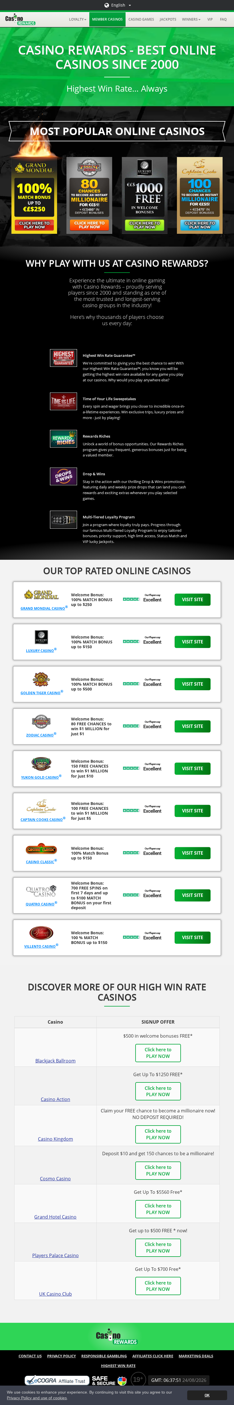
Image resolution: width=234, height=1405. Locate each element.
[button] (77, 19)
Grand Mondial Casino (43, 608)
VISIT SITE (192, 599)
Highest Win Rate (118, 1365)
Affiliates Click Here (152, 1355)
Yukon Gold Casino (40, 777)
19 (136, 1379)
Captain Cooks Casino (42, 819)
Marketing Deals (196, 1355)
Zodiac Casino (40, 735)
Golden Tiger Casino (40, 693)
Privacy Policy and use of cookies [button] (37, 1398)
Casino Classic (40, 861)
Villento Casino (40, 946)
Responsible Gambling (104, 1355)
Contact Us (30, 1355)
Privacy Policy (61, 1355)
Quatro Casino (40, 904)
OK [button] (207, 1395)
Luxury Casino (40, 650)
